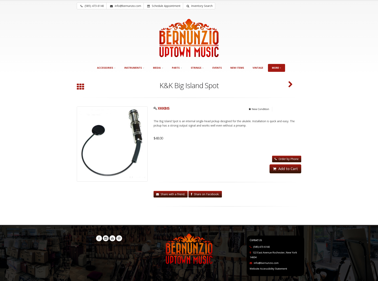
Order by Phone (288, 159)
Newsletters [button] (119, 238)
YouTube (112, 238)
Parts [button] (176, 67)
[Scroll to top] (371, 276)
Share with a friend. (172, 194)
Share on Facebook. (206, 194)
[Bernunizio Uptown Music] (189, 38)
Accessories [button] (105, 67)
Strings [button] (196, 67)
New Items (237, 67)
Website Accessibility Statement (268, 268)
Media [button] (157, 67)
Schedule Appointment (166, 6)
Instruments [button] (133, 67)
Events (217, 67)
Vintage (258, 67)
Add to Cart (287, 168)
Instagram (106, 238)
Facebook (99, 238)
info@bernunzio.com (266, 263)
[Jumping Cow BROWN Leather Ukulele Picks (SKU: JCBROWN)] (290, 84)
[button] (199, 6)
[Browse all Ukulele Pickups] (80, 87)
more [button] (276, 67)
